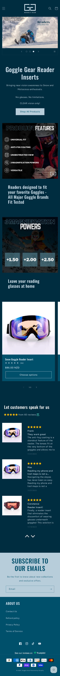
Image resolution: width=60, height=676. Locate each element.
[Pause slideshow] (54, 51)
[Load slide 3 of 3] (33, 51)
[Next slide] (38, 51)
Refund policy (13, 618)
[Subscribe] (51, 589)
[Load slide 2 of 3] (30, 51)
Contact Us (11, 611)
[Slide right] (36, 387)
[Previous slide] (21, 51)
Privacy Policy (13, 624)
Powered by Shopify (37, 670)
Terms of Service (14, 631)
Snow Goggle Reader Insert (19, 359)
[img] (11, 414)
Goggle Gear (26, 670)
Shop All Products (30, 111)
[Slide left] (23, 387)
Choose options (28, 375)
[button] (3, 8)
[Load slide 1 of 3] (26, 51)
